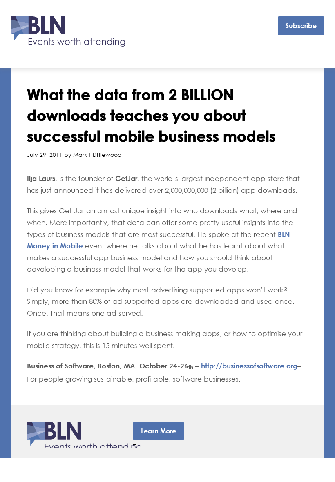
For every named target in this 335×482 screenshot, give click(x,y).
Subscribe (301, 26)
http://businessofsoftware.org (249, 366)
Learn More (158, 431)
